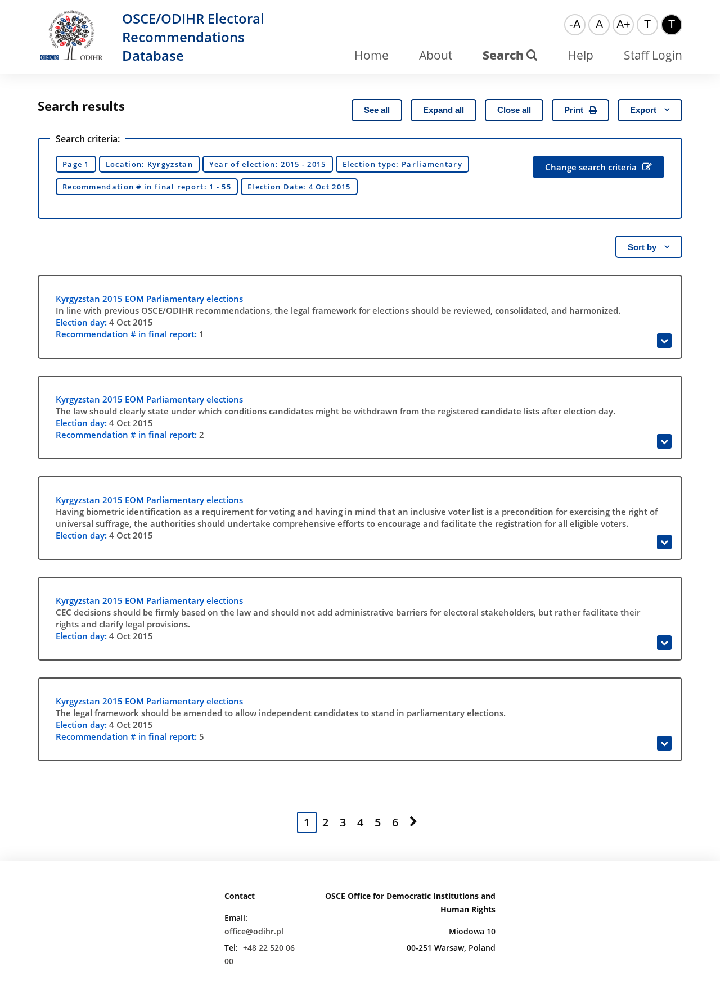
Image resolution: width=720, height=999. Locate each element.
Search (504, 55)
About (435, 55)
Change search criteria (591, 167)
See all (377, 110)
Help (580, 55)
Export (644, 110)
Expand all (443, 110)
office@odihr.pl (254, 931)
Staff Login (653, 55)
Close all (514, 110)
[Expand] (664, 340)
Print (573, 110)
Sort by (643, 247)
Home (371, 55)
